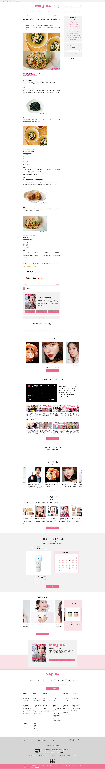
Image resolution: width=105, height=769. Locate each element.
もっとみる (52, 370)
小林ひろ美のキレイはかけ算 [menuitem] (57, 711)
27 (69, 568)
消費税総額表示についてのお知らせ (52, 745)
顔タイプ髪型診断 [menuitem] (76, 710)
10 (59, 563)
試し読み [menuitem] (34, 723)
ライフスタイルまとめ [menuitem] (46, 710)
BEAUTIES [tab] (56, 502)
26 (66, 568)
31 (59, 570)
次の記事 (57, 284)
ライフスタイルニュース (37, 330)
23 (56, 568)
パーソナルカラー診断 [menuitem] (76, 708)
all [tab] (24, 502)
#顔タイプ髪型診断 (70, 33)
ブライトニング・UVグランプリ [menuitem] (37, 714)
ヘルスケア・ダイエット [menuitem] (77, 698)
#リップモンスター (73, 37)
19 (66, 565)
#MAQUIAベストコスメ (73, 24)
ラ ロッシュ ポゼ (39, 577)
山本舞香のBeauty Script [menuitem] (57, 720)
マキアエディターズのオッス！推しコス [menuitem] (57, 709)
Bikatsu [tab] (43, 502)
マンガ (24, 740)
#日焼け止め (69, 35)
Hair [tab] (47, 502)
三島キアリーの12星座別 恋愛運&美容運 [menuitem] (67, 710)
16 (56, 565)
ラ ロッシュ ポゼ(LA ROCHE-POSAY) (38, 576)
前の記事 (25, 284)
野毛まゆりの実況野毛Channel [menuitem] (56, 716)
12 (66, 563)
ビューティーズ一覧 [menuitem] (26, 710)
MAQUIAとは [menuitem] (35, 730)
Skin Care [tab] (28, 502)
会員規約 (75, 755)
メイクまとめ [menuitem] (35, 698)
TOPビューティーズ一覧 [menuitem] (27, 708)
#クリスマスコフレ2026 (69, 26)
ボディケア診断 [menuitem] (65, 700)
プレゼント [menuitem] (35, 725)
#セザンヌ (79, 37)
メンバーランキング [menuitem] (26, 713)
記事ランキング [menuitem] (25, 711)
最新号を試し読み (30, 311)
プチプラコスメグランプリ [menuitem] (37, 711)
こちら (62, 752)
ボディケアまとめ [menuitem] (66, 698)
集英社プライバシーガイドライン (64, 755)
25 (63, 568)
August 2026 (66, 552)
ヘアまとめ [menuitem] (54, 700)
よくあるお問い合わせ (52, 755)
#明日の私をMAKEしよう (73, 22)
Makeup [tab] (33, 502)
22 (76, 565)
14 (73, 563)
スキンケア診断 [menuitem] (25, 700)
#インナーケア (41, 317)
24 (59, 568)
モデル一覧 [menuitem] (35, 728)
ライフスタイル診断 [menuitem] (46, 711)
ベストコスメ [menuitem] (35, 708)
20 (69, 565)
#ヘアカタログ (76, 33)
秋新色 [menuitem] (44, 698)
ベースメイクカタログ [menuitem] (36, 700)
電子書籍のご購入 (41, 311)
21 (73, 565)
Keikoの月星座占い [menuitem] (66, 708)
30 (56, 570)
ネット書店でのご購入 (53, 311)
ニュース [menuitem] (44, 708)
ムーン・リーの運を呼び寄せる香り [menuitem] (67, 714)
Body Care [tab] (38, 502)
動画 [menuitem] (34, 726)
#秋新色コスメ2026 (77, 26)
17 (59, 565)
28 (73, 568)
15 (76, 563)
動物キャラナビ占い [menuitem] (66, 712)
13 (69, 563)
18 (62, 565)
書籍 (54, 740)
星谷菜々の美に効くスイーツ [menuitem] (57, 718)
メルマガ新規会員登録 (52, 688)
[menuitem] (27, 694)
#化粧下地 (78, 35)
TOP (24, 330)
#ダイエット (68, 37)
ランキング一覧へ (52, 527)
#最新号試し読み (73, 39)
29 (76, 568)
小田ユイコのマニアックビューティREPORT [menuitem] (57, 713)
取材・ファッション (42, 740)
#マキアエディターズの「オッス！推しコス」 (73, 31)
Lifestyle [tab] (51, 502)
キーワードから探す (73, 53)
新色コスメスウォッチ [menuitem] (46, 700)
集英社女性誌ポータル (99, 1)
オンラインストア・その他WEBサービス (74, 740)
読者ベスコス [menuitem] (35, 710)
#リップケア (74, 35)
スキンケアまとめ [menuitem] (26, 698)
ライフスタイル (25, 15)
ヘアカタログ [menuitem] (55, 698)
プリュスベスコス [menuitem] (36, 715)
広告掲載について (42, 755)
